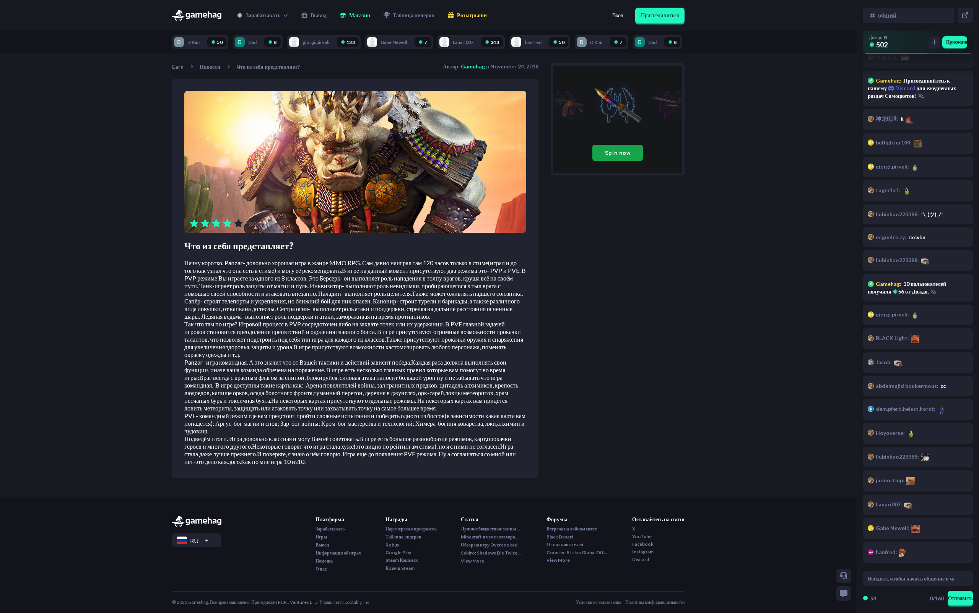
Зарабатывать (330, 529)
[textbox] (911, 578)
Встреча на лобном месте (571, 529)
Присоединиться (660, 15)
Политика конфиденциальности (655, 602)
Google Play (398, 552)
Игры (321, 537)
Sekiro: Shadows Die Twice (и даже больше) (491, 553)
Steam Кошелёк (401, 560)
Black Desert (560, 537)
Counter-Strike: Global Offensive (577, 552)
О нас (321, 569)
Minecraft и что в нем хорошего (491, 537)
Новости (210, 66)
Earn (178, 66)
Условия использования (598, 602)
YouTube (642, 536)
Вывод (322, 545)
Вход (617, 15)
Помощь (324, 561)
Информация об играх (338, 553)
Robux (392, 545)
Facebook (643, 544)
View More (472, 561)
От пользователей (564, 544)
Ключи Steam (400, 568)
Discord (905, 88)
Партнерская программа (411, 529)
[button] (262, 15)
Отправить (960, 598)
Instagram (643, 552)
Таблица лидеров (403, 537)
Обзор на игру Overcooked (489, 545)
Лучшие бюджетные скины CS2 (491, 529)
